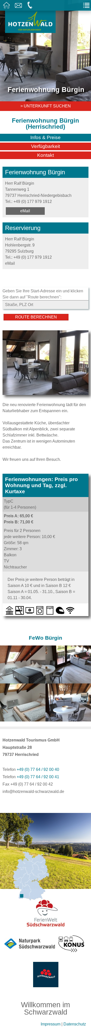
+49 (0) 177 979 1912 (32, 201)
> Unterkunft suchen (45, 106)
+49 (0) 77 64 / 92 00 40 (38, 769)
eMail (25, 211)
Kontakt (45, 155)
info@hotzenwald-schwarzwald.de (33, 791)
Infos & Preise (45, 137)
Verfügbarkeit (45, 146)
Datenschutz (74, 1024)
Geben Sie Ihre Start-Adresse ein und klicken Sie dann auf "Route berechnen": (43, 294)
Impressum (50, 1024)
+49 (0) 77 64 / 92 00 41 (38, 777)
